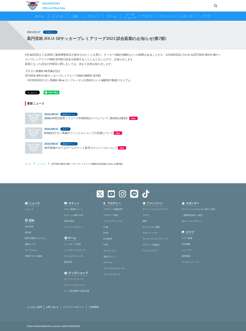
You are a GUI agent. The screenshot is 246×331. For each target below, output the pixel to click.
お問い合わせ (52, 307)
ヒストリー (187, 250)
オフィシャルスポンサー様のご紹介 (199, 209)
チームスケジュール (73, 256)
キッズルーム (31, 250)
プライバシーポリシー (73, 307)
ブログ (146, 215)
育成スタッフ (109, 256)
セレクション (109, 250)
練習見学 (68, 262)
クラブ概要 (187, 238)
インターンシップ (190, 262)
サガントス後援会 (151, 244)
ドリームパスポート (73, 227)
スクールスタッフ (111, 274)
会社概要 (186, 244)
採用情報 (186, 256)
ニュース (41, 164)
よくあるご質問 (34, 307)
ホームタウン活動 (151, 227)
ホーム (28, 164)
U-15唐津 (107, 238)
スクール (107, 262)
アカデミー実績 (110, 215)
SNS (144, 221)
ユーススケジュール (112, 221)
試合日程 (29, 226)
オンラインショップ (73, 279)
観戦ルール (30, 244)
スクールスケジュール (114, 268)
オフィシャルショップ (74, 285)
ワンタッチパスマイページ (155, 238)
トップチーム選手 (72, 244)
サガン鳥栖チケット (73, 209)
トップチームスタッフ (74, 250)
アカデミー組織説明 (112, 209)
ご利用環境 (93, 307)
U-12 (105, 244)
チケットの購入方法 (73, 215)
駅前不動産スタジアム (35, 238)
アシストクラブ (150, 250)
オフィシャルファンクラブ (155, 209)
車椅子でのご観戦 (33, 256)
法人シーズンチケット (192, 221)
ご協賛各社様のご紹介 (192, 215)
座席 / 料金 (69, 221)
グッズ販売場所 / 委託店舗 (76, 291)
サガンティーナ (150, 232)
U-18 (105, 227)
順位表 (28, 232)
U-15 (105, 232)
